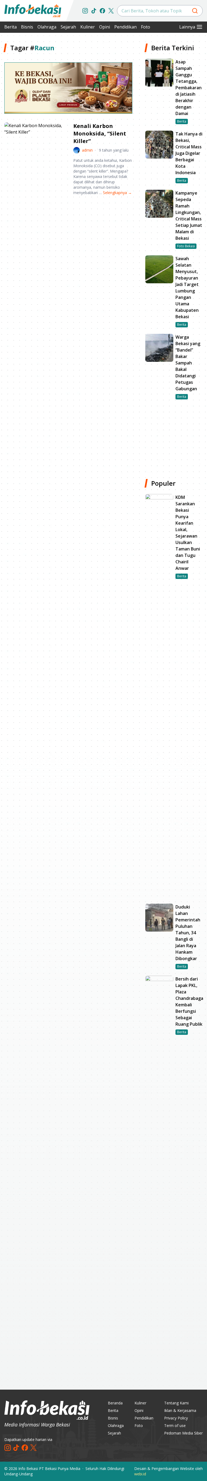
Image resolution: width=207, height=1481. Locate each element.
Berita (10, 27)
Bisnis (27, 27)
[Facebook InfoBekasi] (102, 10)
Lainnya (187, 27)
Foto (145, 27)
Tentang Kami (176, 1402)
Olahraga (46, 27)
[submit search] (195, 11)
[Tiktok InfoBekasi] (93, 10)
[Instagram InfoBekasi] (85, 10)
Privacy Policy (176, 1418)
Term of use (175, 1425)
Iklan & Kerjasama (180, 1410)
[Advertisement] (68, 241)
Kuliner (87, 27)
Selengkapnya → (117, 192)
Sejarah (68, 27)
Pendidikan (125, 27)
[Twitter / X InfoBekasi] (111, 10)
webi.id (140, 1473)
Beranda (115, 1402)
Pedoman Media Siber (183, 1433)
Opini (104, 27)
